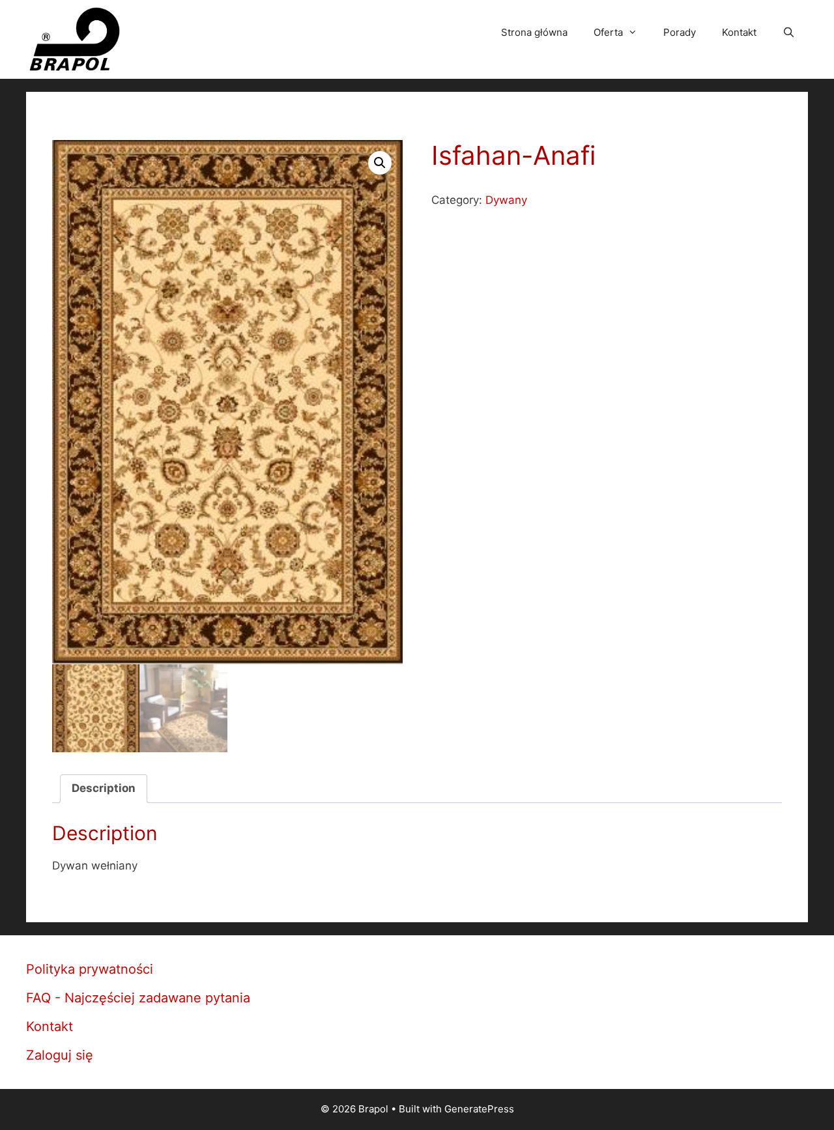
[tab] (103, 789)
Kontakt (739, 32)
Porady (679, 32)
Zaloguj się (59, 1055)
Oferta (608, 32)
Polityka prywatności (89, 969)
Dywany (506, 199)
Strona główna (534, 32)
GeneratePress (479, 1109)
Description (104, 788)
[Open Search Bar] (788, 32)
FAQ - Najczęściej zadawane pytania (138, 998)
